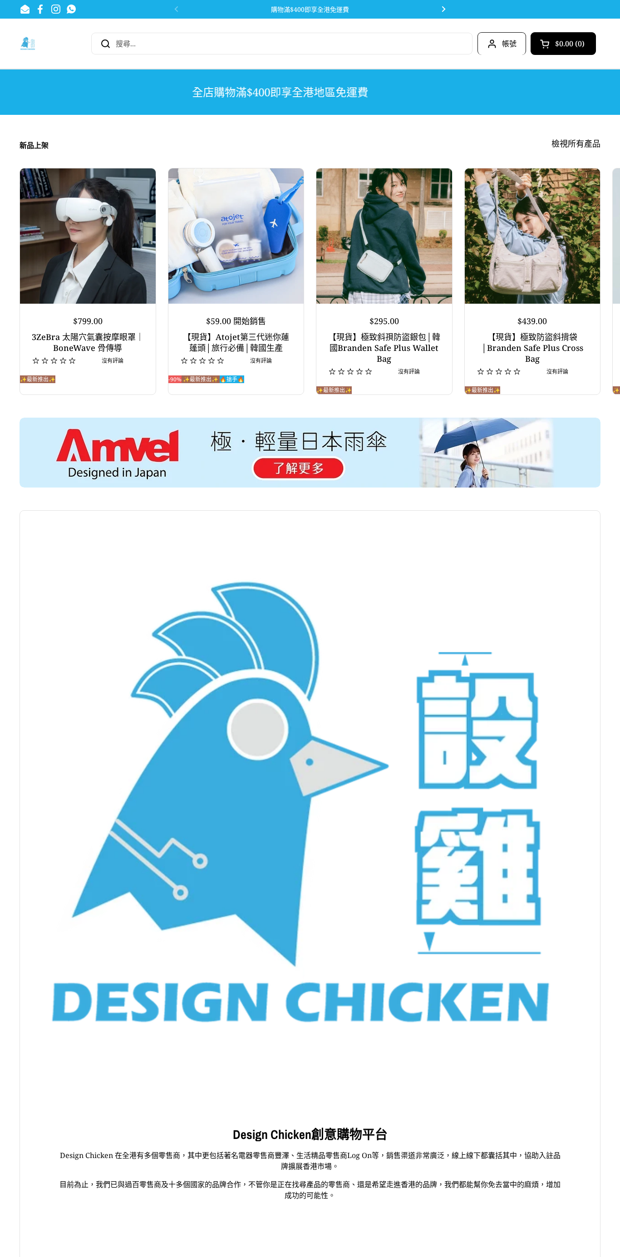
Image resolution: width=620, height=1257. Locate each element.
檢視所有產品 (575, 143)
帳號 (509, 44)
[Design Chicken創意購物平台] (28, 43)
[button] (563, 43)
